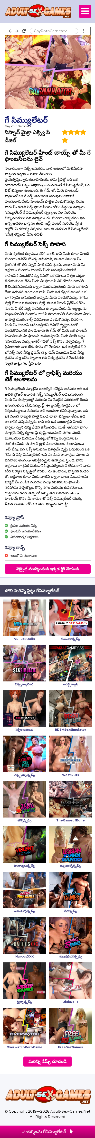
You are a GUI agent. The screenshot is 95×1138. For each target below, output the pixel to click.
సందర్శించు (44, 1131)
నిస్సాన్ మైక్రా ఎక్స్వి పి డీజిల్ (27, 136)
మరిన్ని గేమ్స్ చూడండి (47, 1061)
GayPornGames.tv (18, 126)
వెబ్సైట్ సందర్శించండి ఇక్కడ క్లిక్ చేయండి (47, 569)
